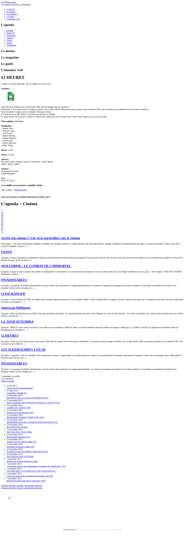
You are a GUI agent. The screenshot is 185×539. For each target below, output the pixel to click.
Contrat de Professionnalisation (20, 388)
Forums (10, 30)
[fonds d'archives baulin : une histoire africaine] (21, 485)
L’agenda (10, 9)
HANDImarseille (8, 2)
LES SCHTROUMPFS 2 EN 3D (23, 349)
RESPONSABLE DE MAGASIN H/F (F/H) (26, 481)
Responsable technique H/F (18, 437)
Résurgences (115, 498)
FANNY (6, 252)
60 (2, 225)
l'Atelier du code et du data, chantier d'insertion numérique (99, 530)
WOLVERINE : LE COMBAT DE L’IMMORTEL (36, 266)
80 (2, 230)
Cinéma (10, 38)
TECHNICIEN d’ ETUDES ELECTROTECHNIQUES (31, 471)
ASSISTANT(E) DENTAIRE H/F (21, 442)
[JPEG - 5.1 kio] (11, 100)
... (2, 232)
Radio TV (11, 33)
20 (2, 215)
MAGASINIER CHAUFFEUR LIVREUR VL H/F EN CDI (33, 403)
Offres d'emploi (7, 381)
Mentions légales (16, 509)
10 (2, 213)
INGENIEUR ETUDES (17, 427)
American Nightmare (16, 307)
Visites (9, 40)
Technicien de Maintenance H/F (20, 412)
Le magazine (12, 14)
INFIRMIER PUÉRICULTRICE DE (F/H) (25, 417)
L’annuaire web (13, 19)
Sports (9, 43)
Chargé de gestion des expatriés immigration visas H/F (30, 476)
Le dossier (11, 12)
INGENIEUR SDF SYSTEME (20, 456)
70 (2, 227)
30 (2, 217)
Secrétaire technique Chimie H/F (20, 447)
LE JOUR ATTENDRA (17, 321)
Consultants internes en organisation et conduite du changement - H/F (36, 466)
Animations (11, 45)
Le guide (10, 16)
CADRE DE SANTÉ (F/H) (19, 408)
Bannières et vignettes (36, 509)
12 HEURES (9, 335)
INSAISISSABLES (14, 280)
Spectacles (11, 35)
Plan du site (13, 516)
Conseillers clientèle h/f (16, 393)
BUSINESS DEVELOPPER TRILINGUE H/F (27, 451)
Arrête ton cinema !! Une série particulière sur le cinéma (40, 238)
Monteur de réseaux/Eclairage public (22, 461)
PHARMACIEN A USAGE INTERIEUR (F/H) (27, 398)
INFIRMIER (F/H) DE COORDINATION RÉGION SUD (32, 422)
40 (2, 220)
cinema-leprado (20, 190)
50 (2, 222)
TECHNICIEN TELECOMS (19, 432)
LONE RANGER (13, 293)
